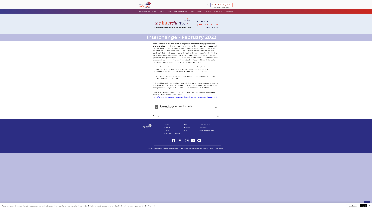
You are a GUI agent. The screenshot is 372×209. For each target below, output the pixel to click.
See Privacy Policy (150, 206)
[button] (161, 11)
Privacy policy (218, 148)
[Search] (208, 5)
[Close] (370, 205)
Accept (364, 206)
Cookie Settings (352, 206)
